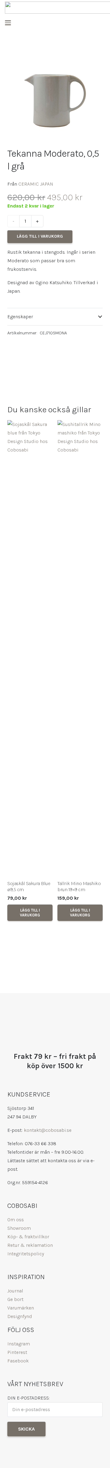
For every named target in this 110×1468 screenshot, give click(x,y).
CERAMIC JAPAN (35, 184)
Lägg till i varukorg (40, 236)
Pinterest (17, 1352)
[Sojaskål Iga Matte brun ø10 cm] (80, 648)
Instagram (18, 1344)
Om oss (15, 1219)
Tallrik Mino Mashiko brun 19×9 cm (28, 886)
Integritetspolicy (25, 1254)
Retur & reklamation (30, 1245)
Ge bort (15, 1299)
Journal (15, 1291)
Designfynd (19, 1316)
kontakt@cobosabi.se (48, 1130)
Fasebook (18, 1361)
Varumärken (20, 1308)
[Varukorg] (99, 23)
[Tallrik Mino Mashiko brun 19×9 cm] (30, 648)
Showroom (19, 1228)
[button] (8, 23)
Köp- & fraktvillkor (28, 1237)
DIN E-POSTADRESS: (28, 1398)
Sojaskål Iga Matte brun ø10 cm (76, 886)
